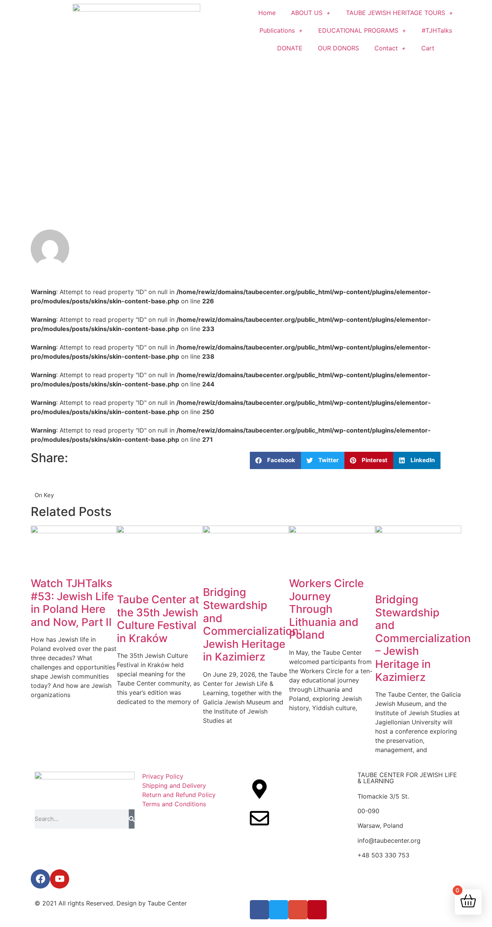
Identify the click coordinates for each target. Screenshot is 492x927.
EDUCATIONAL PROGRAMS (358, 30)
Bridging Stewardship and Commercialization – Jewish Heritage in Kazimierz (423, 638)
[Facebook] (40, 879)
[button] (275, 460)
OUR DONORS (338, 48)
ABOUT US (306, 13)
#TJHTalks (437, 30)
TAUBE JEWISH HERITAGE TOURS (395, 13)
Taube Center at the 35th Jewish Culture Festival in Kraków (158, 619)
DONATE (290, 48)
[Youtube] (59, 879)
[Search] (132, 819)
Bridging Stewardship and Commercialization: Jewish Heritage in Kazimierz (252, 624)
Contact (386, 48)
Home (267, 13)
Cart (427, 48)
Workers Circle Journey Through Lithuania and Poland (326, 609)
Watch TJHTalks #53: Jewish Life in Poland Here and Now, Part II (72, 603)
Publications (277, 30)
